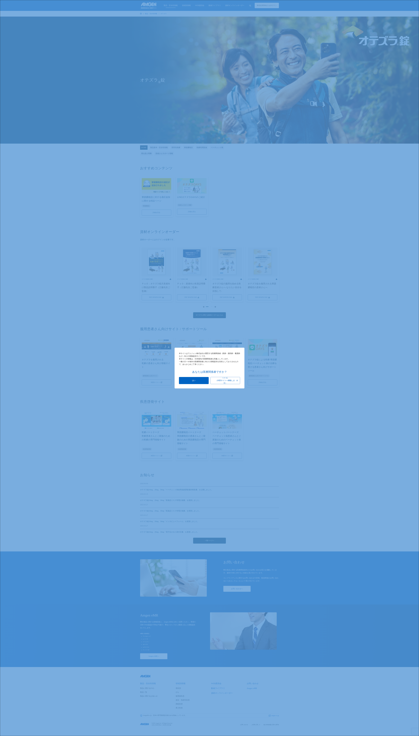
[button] (194, 380)
